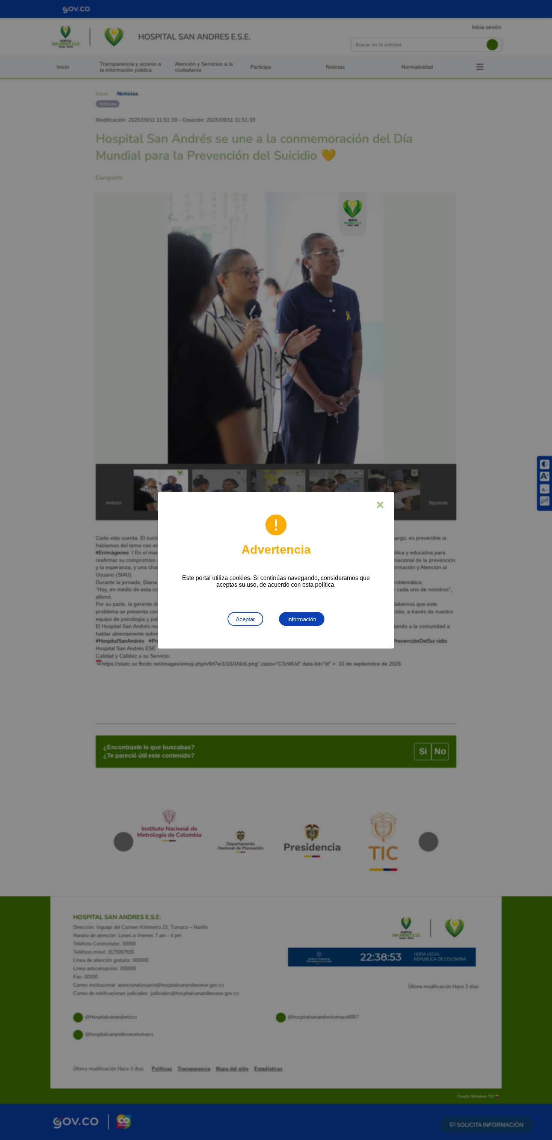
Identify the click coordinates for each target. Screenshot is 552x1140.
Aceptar (245, 619)
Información (301, 619)
